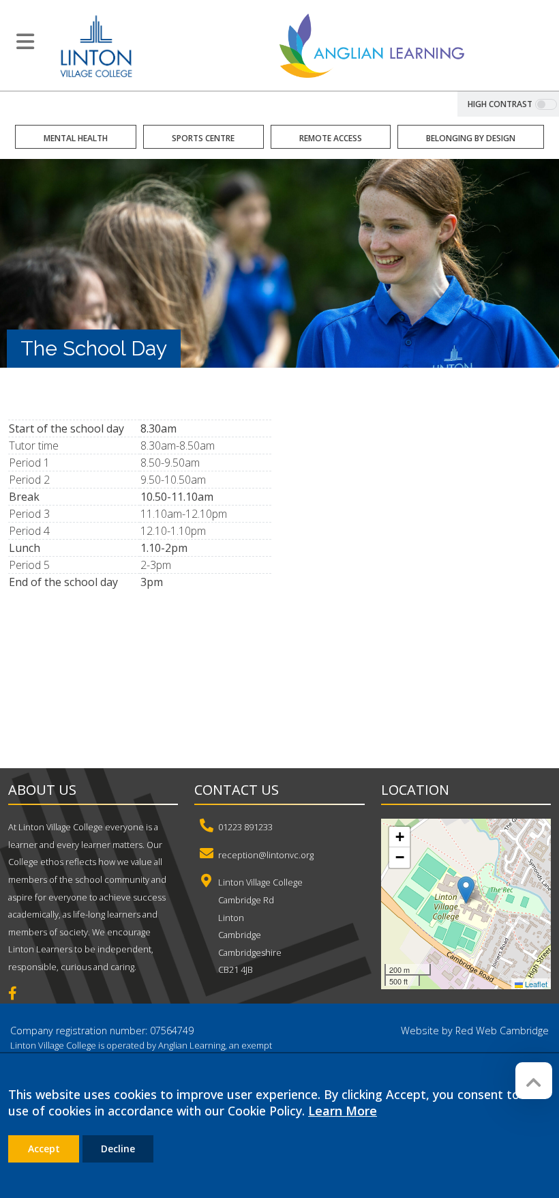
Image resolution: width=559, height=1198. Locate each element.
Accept (44, 1148)
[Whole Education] (109, 707)
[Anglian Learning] (372, 45)
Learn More (342, 1110)
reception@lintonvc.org (266, 855)
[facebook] (17, 995)
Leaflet (535, 983)
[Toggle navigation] (25, 41)
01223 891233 (245, 827)
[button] (465, 890)
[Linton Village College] (96, 45)
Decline (118, 1148)
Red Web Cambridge (502, 1030)
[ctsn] (290, 707)
